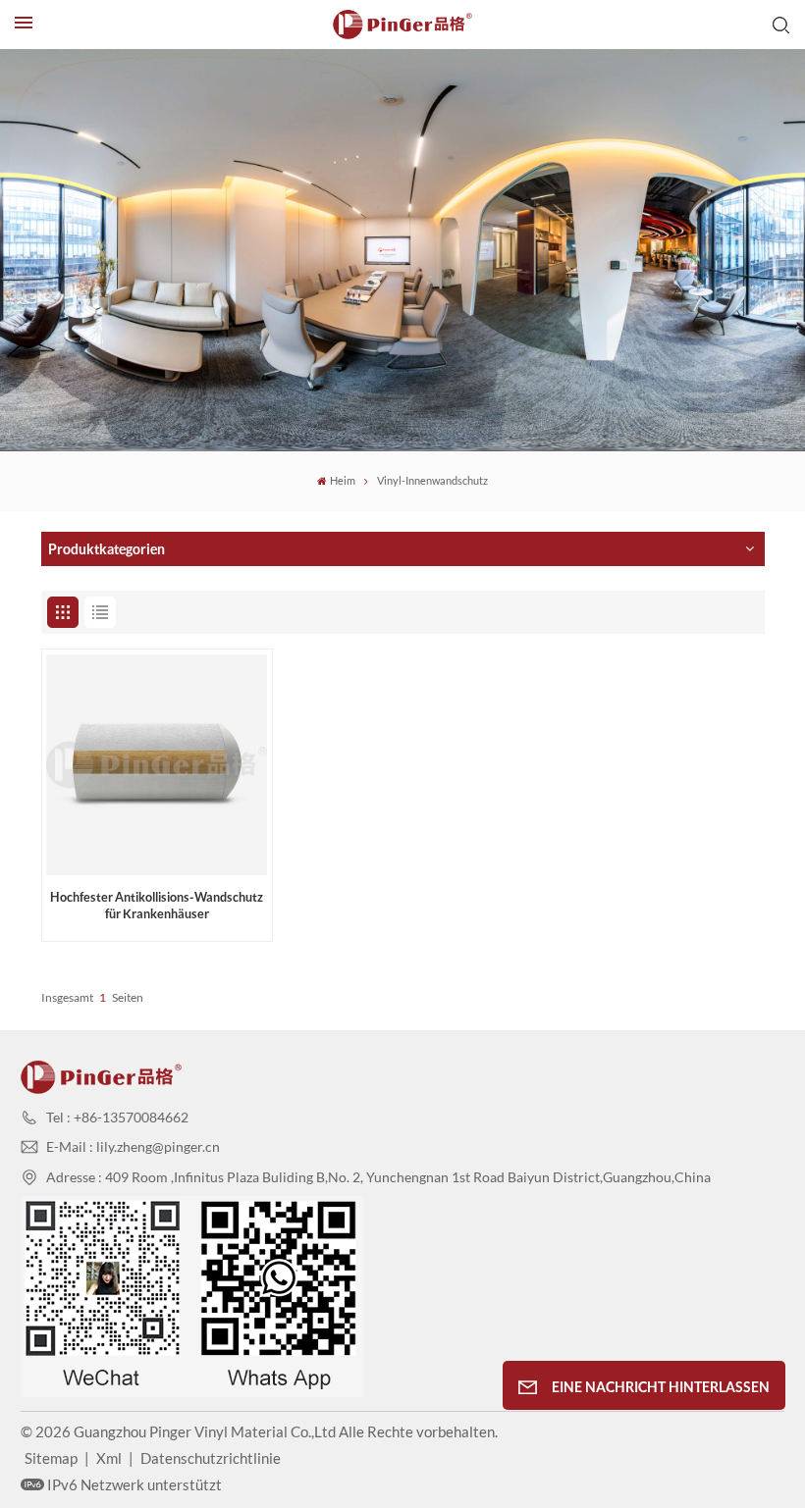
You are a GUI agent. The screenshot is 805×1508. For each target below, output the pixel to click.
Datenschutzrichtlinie (210, 1458)
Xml (109, 1458)
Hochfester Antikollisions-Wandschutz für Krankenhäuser (156, 905)
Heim (342, 481)
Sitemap (51, 1458)
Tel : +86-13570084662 (117, 1117)
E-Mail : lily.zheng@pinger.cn (133, 1146)
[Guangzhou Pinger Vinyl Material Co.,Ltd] (402, 24)
